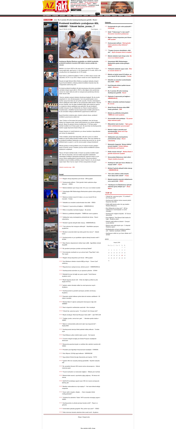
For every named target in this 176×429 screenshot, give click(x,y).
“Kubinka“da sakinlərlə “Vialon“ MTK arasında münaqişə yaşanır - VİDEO (81, 398)
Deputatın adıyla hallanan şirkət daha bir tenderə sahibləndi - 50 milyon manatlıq (81, 297)
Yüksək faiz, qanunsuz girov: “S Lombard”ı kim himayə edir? (80, 311)
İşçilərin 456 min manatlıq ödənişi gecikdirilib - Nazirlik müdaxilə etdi (81, 361)
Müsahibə (127, 15)
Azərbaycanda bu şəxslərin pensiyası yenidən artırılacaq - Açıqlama (79, 291)
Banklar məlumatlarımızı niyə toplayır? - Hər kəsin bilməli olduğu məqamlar (81, 387)
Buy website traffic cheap (88, 428)
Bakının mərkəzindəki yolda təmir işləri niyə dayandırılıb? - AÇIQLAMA (79, 324)
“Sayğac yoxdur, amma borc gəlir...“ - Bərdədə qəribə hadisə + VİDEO (80, 319)
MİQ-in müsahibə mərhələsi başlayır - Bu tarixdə (76, 210)
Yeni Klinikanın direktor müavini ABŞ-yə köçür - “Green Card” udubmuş (80, 262)
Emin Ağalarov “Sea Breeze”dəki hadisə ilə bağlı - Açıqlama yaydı (118, 218)
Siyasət (62, 15)
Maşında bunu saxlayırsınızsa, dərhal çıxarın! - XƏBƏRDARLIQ (81, 267)
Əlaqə (79, 417)
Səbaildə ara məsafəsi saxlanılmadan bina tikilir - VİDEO (78, 202)
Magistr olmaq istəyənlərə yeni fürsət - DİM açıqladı (77, 178)
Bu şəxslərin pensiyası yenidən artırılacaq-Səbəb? (77, 248)
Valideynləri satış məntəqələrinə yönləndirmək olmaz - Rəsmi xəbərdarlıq (80, 218)
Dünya (86, 15)
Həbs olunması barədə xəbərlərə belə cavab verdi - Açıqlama (80, 412)
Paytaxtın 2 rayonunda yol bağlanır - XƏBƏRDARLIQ (78, 206)
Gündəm (55, 15)
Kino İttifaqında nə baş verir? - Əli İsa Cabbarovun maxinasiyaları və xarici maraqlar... (116, 209)
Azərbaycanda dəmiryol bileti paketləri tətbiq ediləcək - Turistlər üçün (80, 330)
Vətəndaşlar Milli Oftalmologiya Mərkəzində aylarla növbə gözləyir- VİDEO (81, 192)
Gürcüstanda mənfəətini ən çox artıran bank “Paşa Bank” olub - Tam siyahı (81, 253)
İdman (120, 15)
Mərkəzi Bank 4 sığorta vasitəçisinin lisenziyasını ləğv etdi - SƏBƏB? (79, 302)
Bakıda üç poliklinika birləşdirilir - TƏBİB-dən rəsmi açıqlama (80, 213)
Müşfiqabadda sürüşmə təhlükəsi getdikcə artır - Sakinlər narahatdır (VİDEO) (118, 230)
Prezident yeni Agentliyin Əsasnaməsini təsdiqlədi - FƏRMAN (80, 349)
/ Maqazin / (105, 3)
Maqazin (107, 15)
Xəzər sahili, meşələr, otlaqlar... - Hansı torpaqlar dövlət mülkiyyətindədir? (78, 393)
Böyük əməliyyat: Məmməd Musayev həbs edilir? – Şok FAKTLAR (81, 314)
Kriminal (93, 15)
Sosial (69, 15)
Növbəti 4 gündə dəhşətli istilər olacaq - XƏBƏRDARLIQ (78, 222)
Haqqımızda (86, 417)
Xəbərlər (108, 22)
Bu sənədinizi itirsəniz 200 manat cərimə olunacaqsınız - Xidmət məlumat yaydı (81, 367)
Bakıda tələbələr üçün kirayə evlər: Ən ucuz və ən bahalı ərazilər (81, 187)
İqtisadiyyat (77, 15)
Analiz (114, 15)
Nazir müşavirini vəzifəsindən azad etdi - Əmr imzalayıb (78, 307)
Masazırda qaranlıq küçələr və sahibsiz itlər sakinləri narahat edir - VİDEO (81, 345)
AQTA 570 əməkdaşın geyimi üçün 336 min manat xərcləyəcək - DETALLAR (81, 382)
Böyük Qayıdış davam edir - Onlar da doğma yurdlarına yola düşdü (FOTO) (80, 280)
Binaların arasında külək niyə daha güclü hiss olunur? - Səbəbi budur (80, 232)
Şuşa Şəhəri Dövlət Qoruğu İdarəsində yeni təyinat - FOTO (79, 357)
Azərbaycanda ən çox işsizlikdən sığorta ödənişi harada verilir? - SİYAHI (81, 238)
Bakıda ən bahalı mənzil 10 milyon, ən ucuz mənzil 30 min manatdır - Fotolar (79, 198)
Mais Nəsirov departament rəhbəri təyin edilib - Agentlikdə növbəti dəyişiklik (81, 244)
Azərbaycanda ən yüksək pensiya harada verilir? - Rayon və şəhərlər (80, 404)
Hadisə (100, 15)
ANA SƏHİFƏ (47, 15)
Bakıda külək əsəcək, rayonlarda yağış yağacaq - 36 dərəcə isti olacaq (80, 376)
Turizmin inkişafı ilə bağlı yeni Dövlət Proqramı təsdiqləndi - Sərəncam (79, 339)
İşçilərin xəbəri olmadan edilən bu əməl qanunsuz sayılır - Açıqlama (79, 286)
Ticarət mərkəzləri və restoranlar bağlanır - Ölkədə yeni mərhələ (81, 372)
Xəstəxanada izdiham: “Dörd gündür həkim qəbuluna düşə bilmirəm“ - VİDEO (79, 183)
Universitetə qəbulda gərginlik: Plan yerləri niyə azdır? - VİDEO (80, 408)
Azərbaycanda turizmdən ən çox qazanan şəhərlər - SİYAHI (79, 270)
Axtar (97, 13)
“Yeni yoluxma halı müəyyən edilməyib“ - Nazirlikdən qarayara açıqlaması (80, 227)
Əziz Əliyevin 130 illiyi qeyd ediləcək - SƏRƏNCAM (77, 353)
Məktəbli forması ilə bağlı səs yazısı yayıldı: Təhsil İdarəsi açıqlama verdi (79, 275)
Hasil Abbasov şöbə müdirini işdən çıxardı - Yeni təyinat (78, 335)
